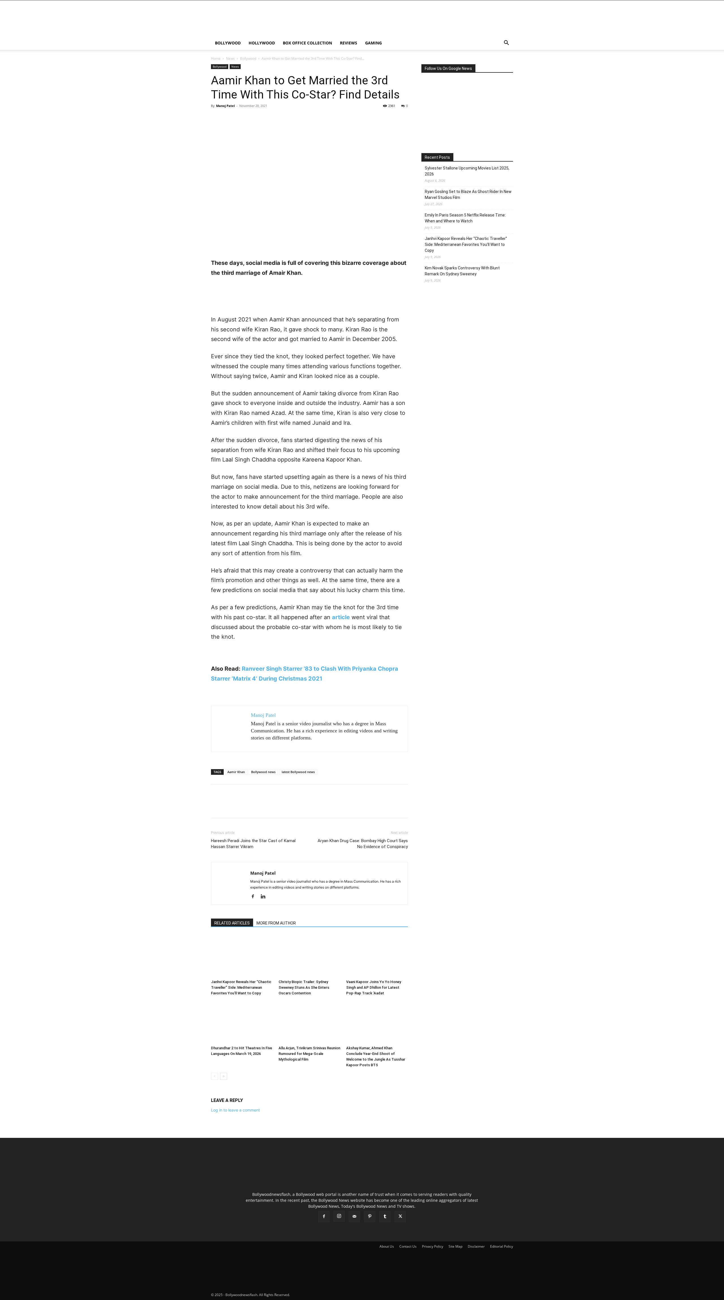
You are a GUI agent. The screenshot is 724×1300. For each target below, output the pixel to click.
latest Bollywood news (298, 772)
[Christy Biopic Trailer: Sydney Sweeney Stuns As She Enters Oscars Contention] (309, 956)
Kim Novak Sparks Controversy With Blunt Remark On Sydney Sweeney (462, 271)
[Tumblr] (385, 1216)
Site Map (455, 1246)
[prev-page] (214, 1076)
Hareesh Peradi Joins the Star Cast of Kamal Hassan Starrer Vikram (253, 843)
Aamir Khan (236, 772)
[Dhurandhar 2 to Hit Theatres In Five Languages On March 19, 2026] (242, 1022)
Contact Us (408, 1246)
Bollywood (228, 43)
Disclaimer (476, 1246)
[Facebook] (216, 118)
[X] (229, 118)
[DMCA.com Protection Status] (333, 1294)
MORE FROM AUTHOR (276, 923)
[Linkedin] (265, 896)
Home (216, 58)
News (230, 58)
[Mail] (354, 1216)
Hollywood (262, 43)
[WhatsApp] (255, 118)
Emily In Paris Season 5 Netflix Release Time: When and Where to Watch (465, 218)
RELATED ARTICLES (232, 923)
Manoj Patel (225, 106)
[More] (269, 118)
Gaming (373, 43)
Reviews (348, 43)
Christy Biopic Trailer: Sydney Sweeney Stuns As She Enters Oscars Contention (304, 987)
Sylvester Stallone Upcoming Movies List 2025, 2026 (467, 171)
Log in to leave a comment (235, 1110)
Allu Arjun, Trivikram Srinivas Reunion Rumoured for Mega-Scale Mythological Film (309, 1053)
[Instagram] (339, 1216)
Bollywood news (263, 772)
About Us (387, 1246)
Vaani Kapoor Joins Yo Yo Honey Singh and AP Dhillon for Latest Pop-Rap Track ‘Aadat (373, 987)
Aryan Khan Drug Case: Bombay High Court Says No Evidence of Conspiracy (363, 843)
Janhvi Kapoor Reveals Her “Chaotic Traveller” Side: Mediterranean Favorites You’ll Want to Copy (241, 987)
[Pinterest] (242, 118)
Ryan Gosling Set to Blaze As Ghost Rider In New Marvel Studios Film (468, 194)
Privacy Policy (432, 1246)
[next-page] (223, 1076)
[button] (506, 43)
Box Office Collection (307, 43)
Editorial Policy (501, 1246)
